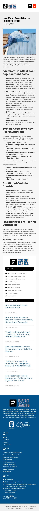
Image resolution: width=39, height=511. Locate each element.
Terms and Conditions (13, 508)
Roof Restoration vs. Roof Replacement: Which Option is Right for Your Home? (18, 378)
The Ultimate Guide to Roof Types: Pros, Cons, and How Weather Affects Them (17, 334)
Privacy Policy (28, 508)
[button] (30, 6)
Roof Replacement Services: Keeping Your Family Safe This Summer (18, 349)
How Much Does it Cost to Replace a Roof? (16, 306)
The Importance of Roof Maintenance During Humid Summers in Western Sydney (18, 363)
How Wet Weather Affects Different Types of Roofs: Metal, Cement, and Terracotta (19, 319)
